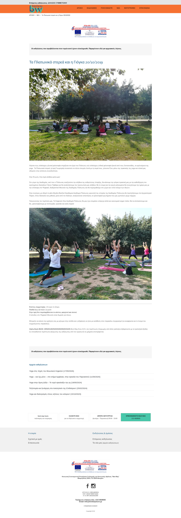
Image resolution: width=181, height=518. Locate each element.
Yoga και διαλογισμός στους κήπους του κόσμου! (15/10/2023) (55, 394)
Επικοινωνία (33, 443)
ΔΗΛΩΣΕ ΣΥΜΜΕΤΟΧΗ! (57, 3)
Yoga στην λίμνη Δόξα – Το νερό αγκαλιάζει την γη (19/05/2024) (55, 383)
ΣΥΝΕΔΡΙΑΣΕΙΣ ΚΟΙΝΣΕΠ (90, 506)
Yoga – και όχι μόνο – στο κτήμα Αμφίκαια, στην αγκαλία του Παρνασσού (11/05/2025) (64, 377)
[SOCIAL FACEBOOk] (87, 488)
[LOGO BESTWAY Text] (36, 9)
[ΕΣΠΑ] (90, 31)
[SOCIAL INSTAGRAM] (93, 488)
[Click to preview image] (90, 115)
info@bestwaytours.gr (93, 502)
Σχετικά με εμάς (35, 439)
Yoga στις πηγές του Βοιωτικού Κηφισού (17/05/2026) (51, 371)
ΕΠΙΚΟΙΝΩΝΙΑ (144, 8)
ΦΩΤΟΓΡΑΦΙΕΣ (129, 8)
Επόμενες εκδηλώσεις (102, 439)
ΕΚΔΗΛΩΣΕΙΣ (92, 8)
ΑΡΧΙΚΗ (80, 8)
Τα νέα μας (106, 443)
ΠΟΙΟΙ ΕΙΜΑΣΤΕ (106, 8)
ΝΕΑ (118, 8)
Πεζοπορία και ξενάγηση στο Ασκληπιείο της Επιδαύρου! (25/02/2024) (58, 388)
